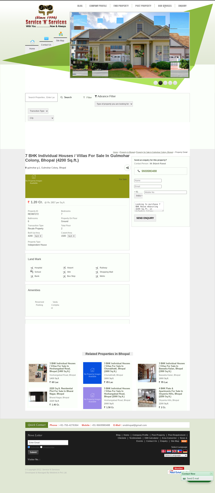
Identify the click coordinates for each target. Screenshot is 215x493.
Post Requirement (176, 435)
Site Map (60, 40)
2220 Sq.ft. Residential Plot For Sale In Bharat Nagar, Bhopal (61, 391)
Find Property (121, 5)
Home (32, 49)
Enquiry (182, 5)
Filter (89, 97)
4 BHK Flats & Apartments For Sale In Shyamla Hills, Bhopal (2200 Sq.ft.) (171, 392)
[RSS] (184, 441)
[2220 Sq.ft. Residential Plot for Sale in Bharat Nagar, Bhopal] (38, 397)
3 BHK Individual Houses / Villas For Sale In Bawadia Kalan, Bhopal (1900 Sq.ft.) (172, 367)
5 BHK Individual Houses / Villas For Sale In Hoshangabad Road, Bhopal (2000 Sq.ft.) (117, 392)
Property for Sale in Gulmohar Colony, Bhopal (154, 152)
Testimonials (135, 438)
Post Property (143, 5)
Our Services (164, 5)
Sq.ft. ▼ (38, 236)
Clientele (122, 438)
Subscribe (35, 447)
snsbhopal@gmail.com (135, 425)
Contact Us (46, 45)
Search (67, 97)
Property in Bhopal (127, 152)
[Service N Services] (46, 17)
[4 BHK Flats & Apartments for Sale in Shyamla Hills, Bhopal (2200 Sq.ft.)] (147, 398)
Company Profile (98, 5)
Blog (79, 5)
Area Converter (169, 438)
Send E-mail (193, 478)
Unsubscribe (48, 447)
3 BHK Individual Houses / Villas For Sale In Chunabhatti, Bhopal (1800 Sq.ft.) (117, 367)
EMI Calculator (152, 438)
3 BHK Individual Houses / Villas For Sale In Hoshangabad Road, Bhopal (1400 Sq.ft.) (62, 367)
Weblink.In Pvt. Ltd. (58, 472)
